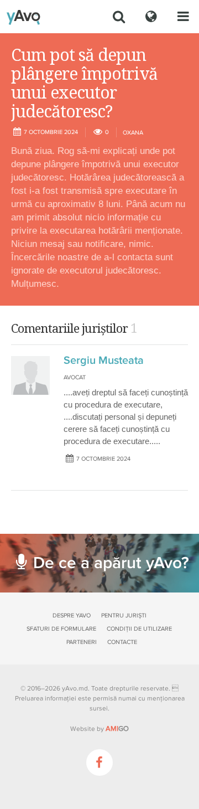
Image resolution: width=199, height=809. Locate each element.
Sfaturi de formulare (61, 628)
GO (117, 728)
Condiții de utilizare (139, 628)
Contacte (122, 642)
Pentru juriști (123, 615)
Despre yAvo (72, 615)
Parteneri (81, 642)
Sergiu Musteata (104, 360)
